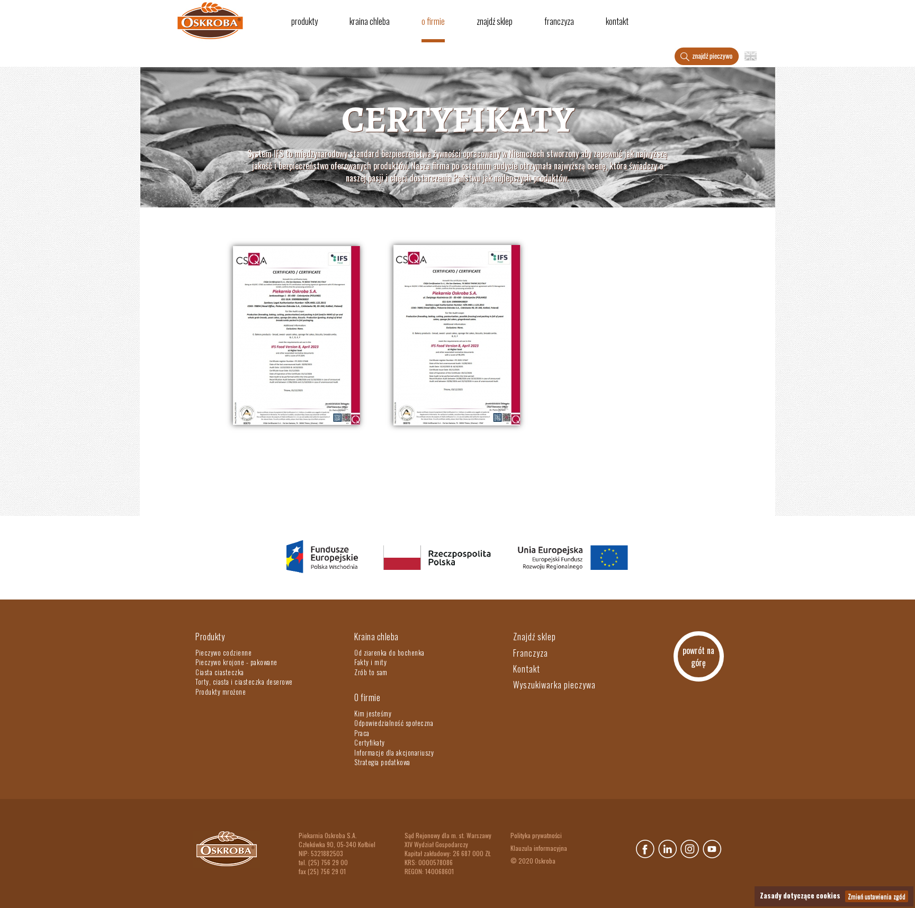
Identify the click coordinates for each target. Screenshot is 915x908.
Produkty (304, 21)
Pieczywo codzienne (223, 652)
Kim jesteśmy (372, 713)
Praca (362, 733)
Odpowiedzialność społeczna (393, 723)
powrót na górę (698, 656)
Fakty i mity (370, 662)
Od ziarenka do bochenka (389, 652)
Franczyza (559, 21)
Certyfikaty (369, 742)
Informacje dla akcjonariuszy (394, 752)
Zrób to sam (371, 672)
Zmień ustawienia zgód (876, 896)
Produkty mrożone (220, 691)
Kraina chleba (369, 21)
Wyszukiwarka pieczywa (554, 684)
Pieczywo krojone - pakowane (236, 662)
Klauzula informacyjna (538, 847)
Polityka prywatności (536, 835)
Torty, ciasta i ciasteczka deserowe (244, 681)
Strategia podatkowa (382, 762)
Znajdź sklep (495, 21)
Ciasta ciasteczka (219, 672)
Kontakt (617, 21)
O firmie (433, 21)
